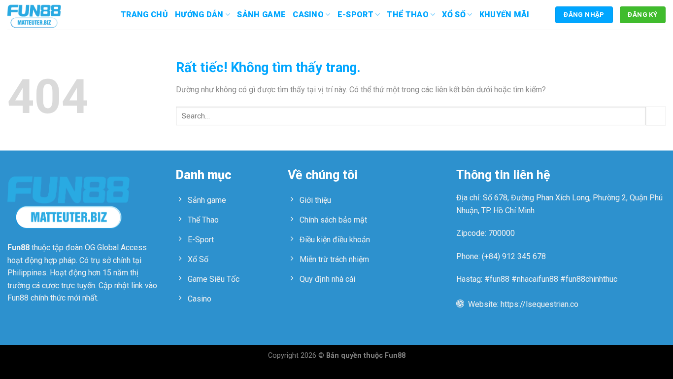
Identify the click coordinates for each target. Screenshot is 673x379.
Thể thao (408, 14)
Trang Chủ (144, 14)
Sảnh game (261, 14)
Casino (308, 14)
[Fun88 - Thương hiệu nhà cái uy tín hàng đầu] (56, 15)
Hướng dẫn (199, 14)
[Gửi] (656, 115)
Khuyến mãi (504, 14)
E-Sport (355, 14)
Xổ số (454, 14)
